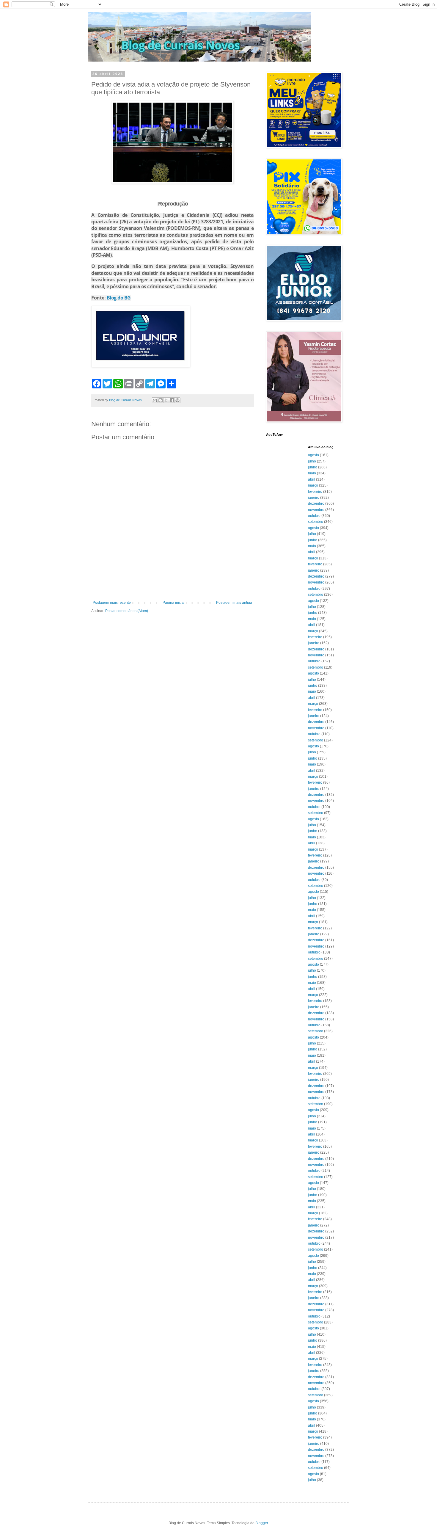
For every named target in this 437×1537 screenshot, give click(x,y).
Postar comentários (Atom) (126, 611)
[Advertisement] (172, 584)
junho (312, 467)
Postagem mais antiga (234, 602)
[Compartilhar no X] (166, 400)
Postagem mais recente (112, 602)
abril (311, 479)
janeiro (313, 497)
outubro (314, 516)
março (313, 485)
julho (312, 461)
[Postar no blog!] (161, 400)
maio (312, 473)
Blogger (261, 1523)
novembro (316, 510)
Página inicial (174, 602)
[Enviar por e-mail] (155, 400)
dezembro (316, 503)
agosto (313, 455)
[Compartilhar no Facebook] (172, 400)
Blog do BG (119, 297)
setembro (315, 522)
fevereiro (315, 492)
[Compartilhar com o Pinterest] (177, 400)
